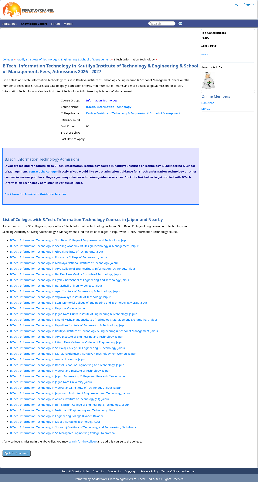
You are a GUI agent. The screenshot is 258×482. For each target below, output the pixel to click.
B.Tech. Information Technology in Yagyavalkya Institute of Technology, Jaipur (60, 297)
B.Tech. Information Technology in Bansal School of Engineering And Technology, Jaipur (67, 365)
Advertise (188, 471)
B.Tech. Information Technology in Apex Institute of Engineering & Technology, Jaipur (65, 291)
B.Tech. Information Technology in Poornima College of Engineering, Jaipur (58, 257)
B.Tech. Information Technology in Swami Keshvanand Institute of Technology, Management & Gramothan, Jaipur (83, 319)
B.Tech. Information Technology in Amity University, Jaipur (48, 359)
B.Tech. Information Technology (108, 107)
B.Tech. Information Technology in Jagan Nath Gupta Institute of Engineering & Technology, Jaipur (73, 314)
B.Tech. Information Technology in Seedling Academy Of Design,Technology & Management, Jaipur (74, 246)
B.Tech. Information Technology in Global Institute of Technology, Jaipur (56, 251)
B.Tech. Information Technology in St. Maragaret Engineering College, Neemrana (62, 433)
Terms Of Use (170, 471)
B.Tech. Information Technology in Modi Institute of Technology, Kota (55, 421)
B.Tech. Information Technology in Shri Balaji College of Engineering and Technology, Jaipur (69, 240)
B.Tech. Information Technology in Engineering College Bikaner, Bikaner (56, 416)
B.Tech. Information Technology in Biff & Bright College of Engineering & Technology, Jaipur (69, 404)
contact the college (43, 171)
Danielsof (207, 103)
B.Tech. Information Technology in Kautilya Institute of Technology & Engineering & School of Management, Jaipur (84, 331)
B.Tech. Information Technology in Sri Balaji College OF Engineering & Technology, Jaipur (67, 348)
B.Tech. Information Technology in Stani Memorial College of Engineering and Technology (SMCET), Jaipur (78, 302)
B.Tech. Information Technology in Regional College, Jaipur (48, 308)
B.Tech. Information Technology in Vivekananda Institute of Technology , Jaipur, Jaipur (65, 387)
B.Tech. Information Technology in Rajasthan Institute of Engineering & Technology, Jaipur (68, 325)
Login (237, 4)
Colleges (7, 59)
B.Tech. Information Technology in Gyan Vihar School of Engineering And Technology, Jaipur (69, 280)
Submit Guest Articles (76, 471)
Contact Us (115, 471)
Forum (55, 24)
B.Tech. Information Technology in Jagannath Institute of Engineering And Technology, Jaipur (70, 393)
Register (250, 4)
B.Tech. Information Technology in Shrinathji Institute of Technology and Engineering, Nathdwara (73, 427)
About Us (99, 471)
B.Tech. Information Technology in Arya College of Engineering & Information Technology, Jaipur (72, 268)
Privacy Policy (149, 471)
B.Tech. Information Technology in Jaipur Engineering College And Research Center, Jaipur (68, 376)
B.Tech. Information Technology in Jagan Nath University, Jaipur (51, 382)
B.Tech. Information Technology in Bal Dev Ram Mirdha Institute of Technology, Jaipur (65, 274)
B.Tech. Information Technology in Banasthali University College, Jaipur (56, 285)
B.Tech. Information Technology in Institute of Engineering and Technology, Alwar (63, 410)
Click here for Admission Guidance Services (35, 194)
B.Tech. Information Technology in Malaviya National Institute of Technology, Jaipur (64, 263)
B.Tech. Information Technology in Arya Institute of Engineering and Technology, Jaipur (66, 336)
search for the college (83, 441)
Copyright (131, 471)
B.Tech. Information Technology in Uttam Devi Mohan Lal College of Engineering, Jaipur (67, 342)
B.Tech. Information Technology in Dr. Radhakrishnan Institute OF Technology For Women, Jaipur (73, 353)
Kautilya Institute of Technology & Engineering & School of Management (63, 59)
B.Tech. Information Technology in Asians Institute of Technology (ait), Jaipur (59, 399)
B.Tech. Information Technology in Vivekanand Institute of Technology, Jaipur (60, 370)
